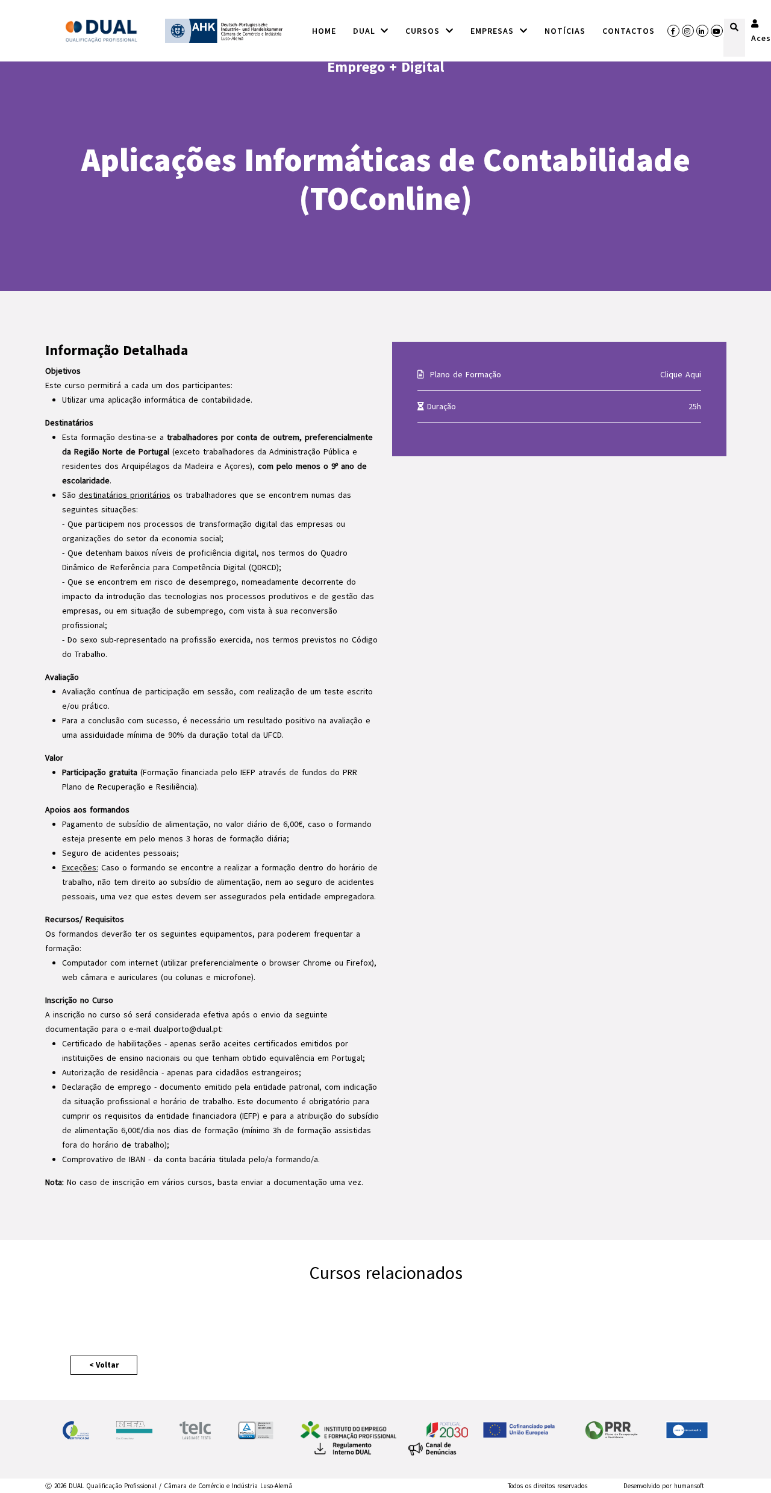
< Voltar (104, 1365)
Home (324, 30)
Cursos (424, 30)
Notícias (565, 30)
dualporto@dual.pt (187, 1028)
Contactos (628, 30)
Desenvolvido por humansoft (663, 1486)
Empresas (493, 30)
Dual (366, 30)
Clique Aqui (680, 374)
